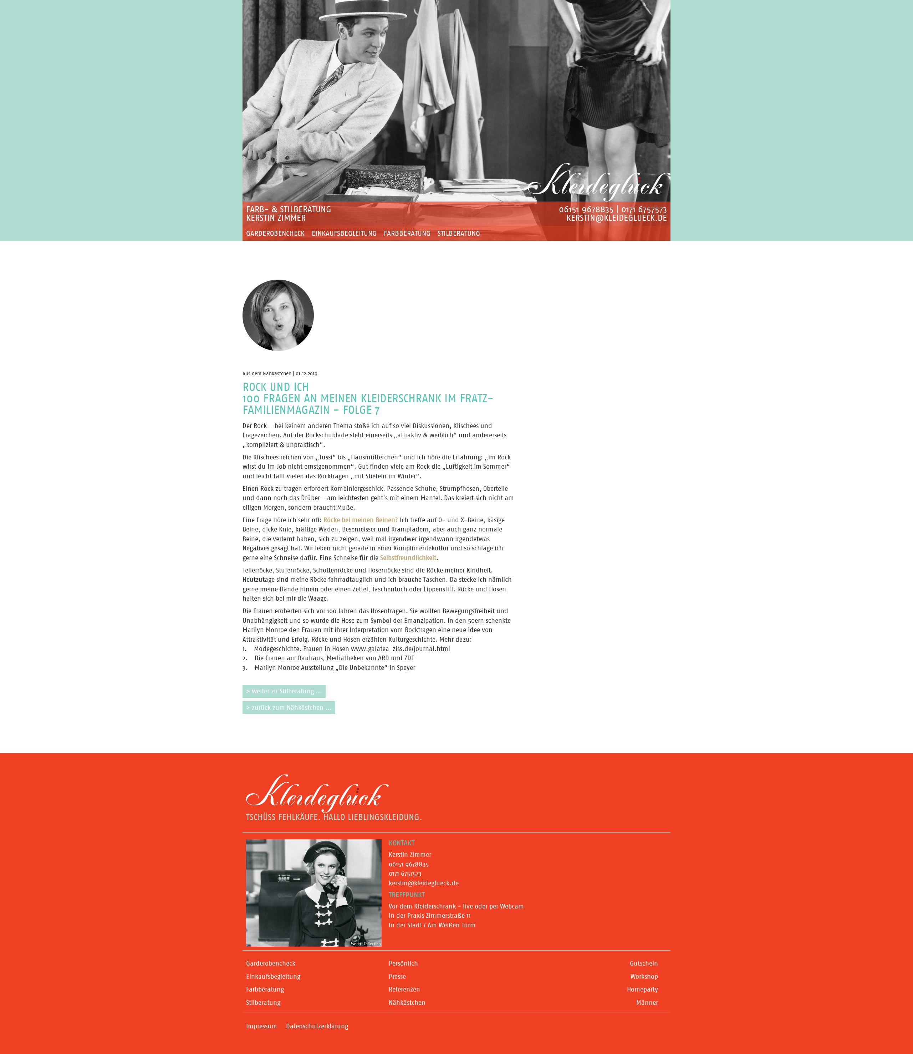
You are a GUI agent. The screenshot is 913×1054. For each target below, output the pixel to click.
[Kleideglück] (599, 182)
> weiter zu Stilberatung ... (284, 691)
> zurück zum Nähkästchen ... (289, 707)
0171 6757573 (644, 209)
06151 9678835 (586, 209)
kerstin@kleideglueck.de (616, 218)
